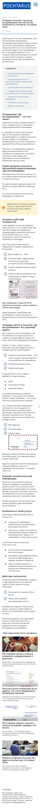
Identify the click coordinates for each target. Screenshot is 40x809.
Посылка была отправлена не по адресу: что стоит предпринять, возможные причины (19, 690)
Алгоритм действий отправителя (20, 87)
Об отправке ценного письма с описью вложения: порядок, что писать (19, 725)
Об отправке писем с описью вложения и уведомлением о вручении (17, 656)
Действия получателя (16, 106)
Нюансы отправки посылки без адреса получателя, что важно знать (18, 760)
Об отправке (6, 31)
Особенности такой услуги (18, 102)
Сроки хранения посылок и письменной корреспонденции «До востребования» (19, 81)
